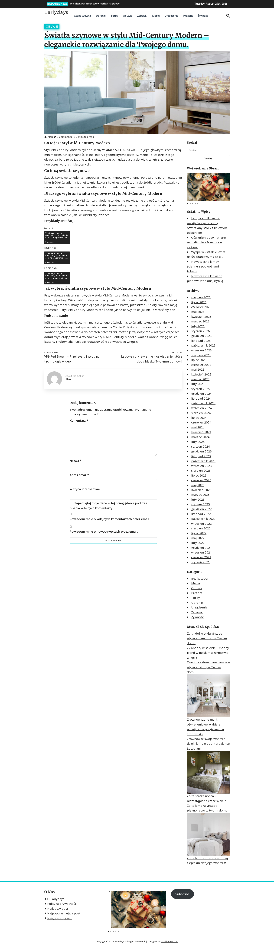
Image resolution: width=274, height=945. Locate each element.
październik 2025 (203, 345)
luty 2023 (198, 499)
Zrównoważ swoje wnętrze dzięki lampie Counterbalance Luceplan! (208, 744)
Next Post (176, 352)
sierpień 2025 (201, 355)
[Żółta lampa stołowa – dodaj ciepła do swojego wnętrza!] (208, 834)
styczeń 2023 (200, 504)
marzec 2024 (200, 437)
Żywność (203, 15)
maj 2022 (197, 538)
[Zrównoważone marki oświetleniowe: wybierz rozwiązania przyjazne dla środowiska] (208, 695)
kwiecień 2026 (201, 317)
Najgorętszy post (59, 918)
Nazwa (76, 461)
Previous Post (51, 352)
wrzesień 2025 (201, 350)
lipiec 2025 (198, 360)
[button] (227, 185)
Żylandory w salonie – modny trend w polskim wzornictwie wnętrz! (208, 653)
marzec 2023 (200, 495)
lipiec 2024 (198, 418)
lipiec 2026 (198, 302)
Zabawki (142, 15)
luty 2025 (198, 384)
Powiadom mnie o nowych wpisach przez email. (104, 531)
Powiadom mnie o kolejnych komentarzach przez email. (110, 519)
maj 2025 (197, 369)
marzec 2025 (200, 379)
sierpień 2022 (201, 528)
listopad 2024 (201, 398)
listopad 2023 (201, 456)
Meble (156, 15)
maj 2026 (197, 312)
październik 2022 (203, 519)
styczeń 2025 (200, 389)
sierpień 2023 (201, 470)
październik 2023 (203, 461)
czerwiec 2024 (201, 422)
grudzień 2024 (201, 393)
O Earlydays (55, 899)
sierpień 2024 (201, 413)
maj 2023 (197, 485)
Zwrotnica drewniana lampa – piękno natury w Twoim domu (208, 667)
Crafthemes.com (169, 941)
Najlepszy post (57, 909)
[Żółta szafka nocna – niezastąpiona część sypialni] (208, 772)
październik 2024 (203, 403)
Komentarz (79, 420)
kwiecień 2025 (201, 374)
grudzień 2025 (201, 336)
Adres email (79, 475)
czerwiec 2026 (201, 307)
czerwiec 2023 (201, 480)
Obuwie (127, 15)
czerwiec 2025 (201, 365)
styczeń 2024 (200, 446)
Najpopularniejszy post (63, 913)
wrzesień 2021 (201, 552)
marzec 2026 (200, 321)
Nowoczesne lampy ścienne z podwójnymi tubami (203, 266)
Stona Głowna (82, 15)
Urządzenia (171, 15)
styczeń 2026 (200, 331)
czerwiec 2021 (201, 557)
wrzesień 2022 (201, 524)
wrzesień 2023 (201, 466)
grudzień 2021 (201, 548)
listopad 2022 (201, 514)
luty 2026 (198, 326)
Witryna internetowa (85, 489)
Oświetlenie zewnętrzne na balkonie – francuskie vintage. (206, 242)
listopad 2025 (201, 341)
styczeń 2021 (200, 562)
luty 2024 (198, 442)
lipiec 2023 (198, 475)
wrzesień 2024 (201, 408)
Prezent (188, 15)
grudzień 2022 (201, 509)
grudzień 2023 (201, 451)
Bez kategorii (200, 578)
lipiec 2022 (198, 533)
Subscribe (182, 894)
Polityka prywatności (62, 904)
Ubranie (101, 15)
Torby (114, 15)
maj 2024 (197, 427)
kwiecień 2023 (201, 490)
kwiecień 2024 (201, 432)
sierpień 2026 (201, 297)
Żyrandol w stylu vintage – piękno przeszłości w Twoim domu (207, 638)
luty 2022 (198, 543)
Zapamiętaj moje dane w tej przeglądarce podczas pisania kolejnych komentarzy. (108, 505)
